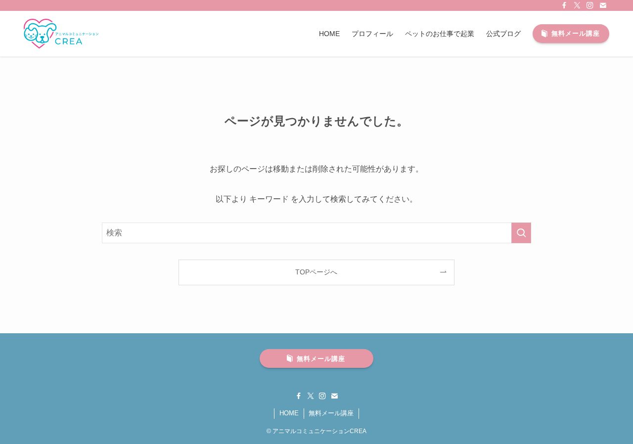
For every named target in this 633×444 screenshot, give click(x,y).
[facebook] (564, 5)
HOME (289, 413)
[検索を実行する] (521, 232)
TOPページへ (316, 272)
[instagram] (590, 5)
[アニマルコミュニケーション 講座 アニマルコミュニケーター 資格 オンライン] (61, 33)
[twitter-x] (577, 5)
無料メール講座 (331, 413)
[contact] (602, 5)
